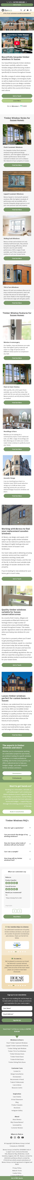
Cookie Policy (17, 1173)
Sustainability (17, 1125)
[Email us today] (27, 10)
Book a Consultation (17, 812)
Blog (17, 1102)
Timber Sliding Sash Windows (17, 1048)
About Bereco (17, 1119)
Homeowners (17, 773)
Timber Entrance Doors (17, 1054)
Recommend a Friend (17, 1079)
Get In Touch (17, 96)
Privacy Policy (17, 1168)
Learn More (17, 101)
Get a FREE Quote (17, 1178)
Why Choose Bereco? (17, 1122)
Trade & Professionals (17, 1082)
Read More (17, 917)
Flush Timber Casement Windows (17, 1043)
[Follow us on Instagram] (15, 1137)
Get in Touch (17, 5)
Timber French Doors (17, 1057)
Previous (4, 515)
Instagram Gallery (17, 1110)
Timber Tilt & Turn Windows (17, 1051)
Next (30, 515)
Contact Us (17, 1071)
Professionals (17, 778)
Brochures (17, 1108)
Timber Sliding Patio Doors (17, 1062)
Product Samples (17, 1105)
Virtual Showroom (17, 1099)
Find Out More (17, 735)
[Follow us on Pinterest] (11, 1137)
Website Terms (17, 1171)
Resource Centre (17, 1088)
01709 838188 (19, 2)
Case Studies (17, 1097)
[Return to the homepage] (7, 10)
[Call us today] (24, 10)
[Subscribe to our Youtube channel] (22, 1137)
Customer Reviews (17, 1128)
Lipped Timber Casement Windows (17, 1046)
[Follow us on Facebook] (19, 1137)
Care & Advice (17, 1085)
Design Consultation (17, 1074)
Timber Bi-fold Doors (17, 1059)
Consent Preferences (17, 1176)
